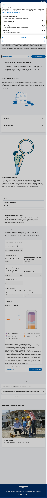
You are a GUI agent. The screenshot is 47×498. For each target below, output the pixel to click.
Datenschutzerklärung (7, 12)
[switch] (43, 21)
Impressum (16, 12)
